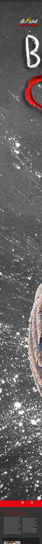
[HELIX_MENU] (19, 504)
